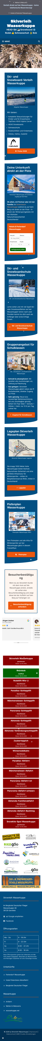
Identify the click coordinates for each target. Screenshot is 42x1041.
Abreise (22, 235)
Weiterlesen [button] (9, 637)
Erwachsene (13, 241)
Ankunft (12, 235)
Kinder (21, 241)
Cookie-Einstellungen (28, 1034)
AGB (17, 1034)
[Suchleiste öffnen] (39, 41)
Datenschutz (10, 1034)
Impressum (33, 1032)
